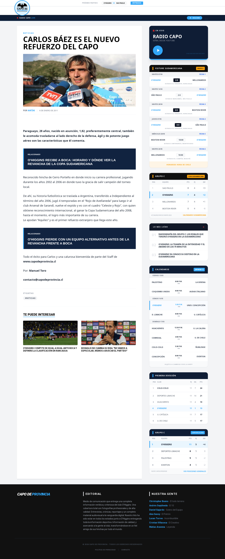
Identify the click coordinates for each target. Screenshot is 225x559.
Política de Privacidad (105, 550)
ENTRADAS (136, 3)
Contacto (125, 550)
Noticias (28, 33)
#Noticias (30, 298)
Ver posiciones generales (195, 471)
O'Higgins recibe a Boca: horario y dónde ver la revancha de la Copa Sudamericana (72, 162)
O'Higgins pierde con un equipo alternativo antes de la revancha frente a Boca (78, 241)
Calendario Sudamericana (194, 215)
